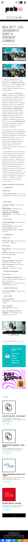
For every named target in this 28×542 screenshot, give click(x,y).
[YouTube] (20, 17)
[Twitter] (17, 17)
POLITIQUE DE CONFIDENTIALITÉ (11, 535)
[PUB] (14, 10)
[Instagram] (11, 17)
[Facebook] (8, 17)
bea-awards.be (20, 341)
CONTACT (14, 539)
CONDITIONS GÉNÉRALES (13, 534)
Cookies (22, 535)
